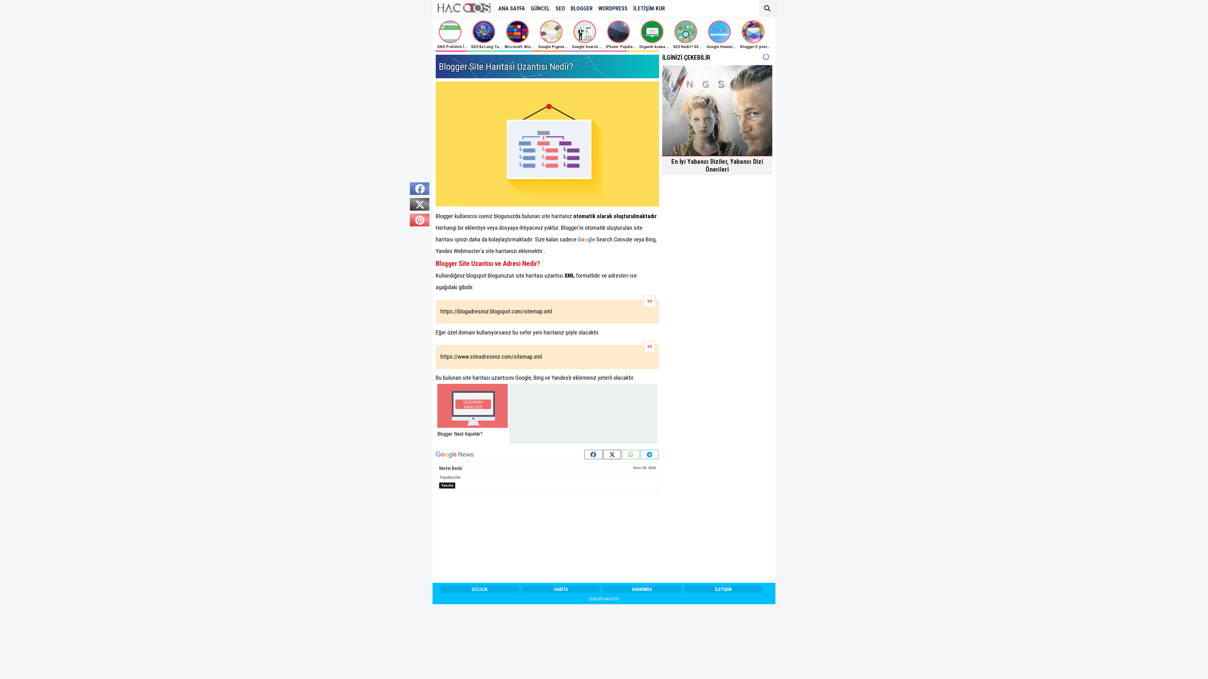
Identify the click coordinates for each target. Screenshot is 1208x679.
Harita (561, 589)
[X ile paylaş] (612, 454)
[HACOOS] (464, 11)
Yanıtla (447, 485)
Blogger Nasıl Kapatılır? (460, 434)
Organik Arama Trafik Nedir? (664, 46)
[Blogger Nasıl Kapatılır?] (472, 406)
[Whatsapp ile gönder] (631, 454)
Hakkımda (642, 589)
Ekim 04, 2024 (644, 468)
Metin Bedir (451, 468)
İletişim (723, 589)
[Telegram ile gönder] (649, 454)
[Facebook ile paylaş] (593, 454)
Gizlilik (480, 589)
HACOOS (611, 599)
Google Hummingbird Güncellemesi (738, 46)
